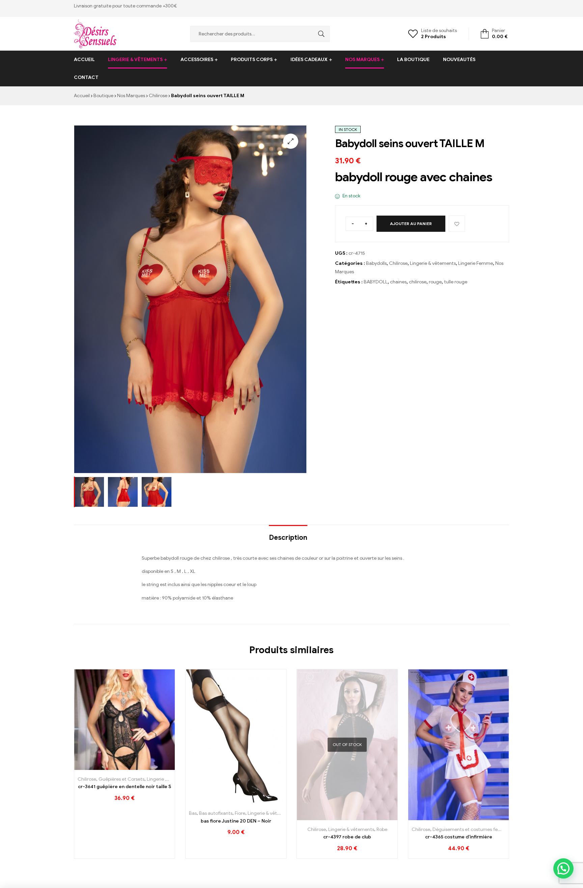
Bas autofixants (215, 813)
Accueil (84, 59)
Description (288, 537)
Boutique (103, 96)
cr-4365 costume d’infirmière (458, 837)
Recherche (319, 34)
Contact (86, 77)
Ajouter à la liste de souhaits (457, 224)
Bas (193, 813)
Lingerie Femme (475, 263)
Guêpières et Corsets (121, 779)
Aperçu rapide (139, 767)
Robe (382, 829)
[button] (290, 141)
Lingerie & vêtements (135, 59)
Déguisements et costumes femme (471, 829)
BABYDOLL (376, 282)
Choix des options (220, 801)
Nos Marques (362, 59)
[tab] (288, 534)
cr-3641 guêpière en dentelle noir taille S (124, 786)
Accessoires (197, 59)
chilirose (417, 282)
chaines (398, 282)
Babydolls (376, 263)
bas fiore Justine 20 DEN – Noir (236, 821)
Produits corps (252, 59)
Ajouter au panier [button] (109, 767)
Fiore (240, 813)
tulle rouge (455, 282)
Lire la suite (332, 817)
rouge (435, 282)
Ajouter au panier (411, 223)
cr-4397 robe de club (347, 837)
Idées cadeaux (309, 59)
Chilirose (158, 96)
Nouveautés (459, 59)
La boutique (413, 59)
